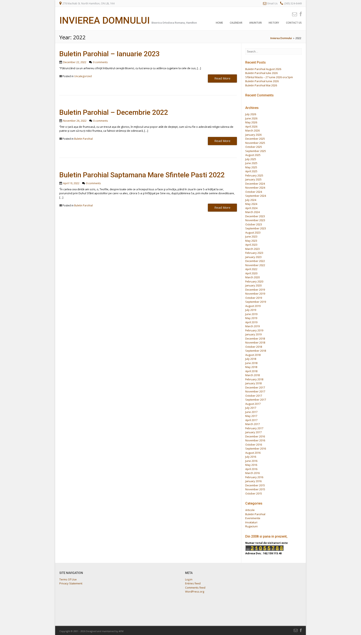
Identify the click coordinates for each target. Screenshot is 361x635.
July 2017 (250, 408)
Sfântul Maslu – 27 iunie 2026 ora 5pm (269, 77)
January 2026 (253, 135)
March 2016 (252, 473)
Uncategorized (83, 76)
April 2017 (251, 420)
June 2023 (251, 236)
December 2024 (255, 183)
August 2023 (253, 232)
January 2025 (253, 179)
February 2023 (254, 253)
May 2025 (251, 167)
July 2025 (250, 159)
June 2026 (251, 118)
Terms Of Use (68, 579)
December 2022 (255, 261)
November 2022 (255, 265)
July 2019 (250, 310)
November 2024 (255, 187)
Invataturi (251, 522)
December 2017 (255, 387)
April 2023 (251, 245)
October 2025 (253, 147)
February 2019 (254, 330)
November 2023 (255, 220)
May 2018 (251, 367)
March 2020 (252, 277)
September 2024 (255, 196)
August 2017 (253, 404)
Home (219, 22)
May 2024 (251, 204)
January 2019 (253, 334)
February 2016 (254, 477)
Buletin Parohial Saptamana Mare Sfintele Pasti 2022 (142, 175)
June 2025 (251, 163)
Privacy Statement (70, 583)
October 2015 (253, 493)
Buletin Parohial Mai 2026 (261, 85)
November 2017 (255, 391)
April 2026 (251, 126)
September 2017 (255, 399)
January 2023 (253, 257)
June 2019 (251, 314)
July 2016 (250, 457)
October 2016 (253, 444)
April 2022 (251, 269)
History (274, 22)
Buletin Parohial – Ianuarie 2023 (109, 54)
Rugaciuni (251, 526)
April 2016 (251, 469)
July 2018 (250, 359)
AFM (121, 631)
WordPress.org (194, 591)
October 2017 (253, 395)
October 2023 (253, 224)
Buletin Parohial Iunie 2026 (262, 81)
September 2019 (255, 302)
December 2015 (255, 485)
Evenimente (252, 518)
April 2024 (251, 208)
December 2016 (255, 436)
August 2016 (253, 453)
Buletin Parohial (83, 139)
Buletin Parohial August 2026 (263, 69)
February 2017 (254, 428)
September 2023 (255, 228)
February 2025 (254, 175)
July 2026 (250, 114)
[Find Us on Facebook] (299, 13)
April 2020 (251, 273)
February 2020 (254, 281)
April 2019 (251, 322)
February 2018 (254, 379)
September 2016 (255, 448)
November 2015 (255, 489)
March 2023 (252, 249)
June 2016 (251, 461)
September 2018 (255, 351)
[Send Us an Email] (293, 13)
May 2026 (251, 122)
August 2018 (253, 355)
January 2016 (253, 481)
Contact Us (294, 22)
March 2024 (252, 212)
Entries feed (193, 583)
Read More (222, 78)
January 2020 (253, 285)
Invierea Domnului (104, 20)
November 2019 (255, 293)
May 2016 (251, 465)
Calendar (236, 22)
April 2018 (251, 371)
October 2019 (253, 298)
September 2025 (255, 151)
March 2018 (252, 375)
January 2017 (253, 432)
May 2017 (251, 416)
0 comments (100, 62)
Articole (250, 510)
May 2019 (251, 318)
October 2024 (253, 192)
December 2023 (255, 216)
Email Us (272, 3)
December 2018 (255, 338)
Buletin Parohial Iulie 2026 (261, 73)
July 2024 (250, 200)
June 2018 (251, 363)
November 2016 (255, 440)
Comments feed (195, 587)
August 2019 (253, 306)
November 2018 (255, 342)
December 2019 (255, 289)
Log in (188, 579)
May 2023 (251, 241)
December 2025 (255, 139)
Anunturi (255, 22)
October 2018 (253, 347)
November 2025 (255, 143)
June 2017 (251, 412)
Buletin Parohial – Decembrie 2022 (113, 112)
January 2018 (253, 383)
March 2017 (252, 424)
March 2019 (252, 326)
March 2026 (252, 130)
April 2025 (251, 171)
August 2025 (253, 155)
